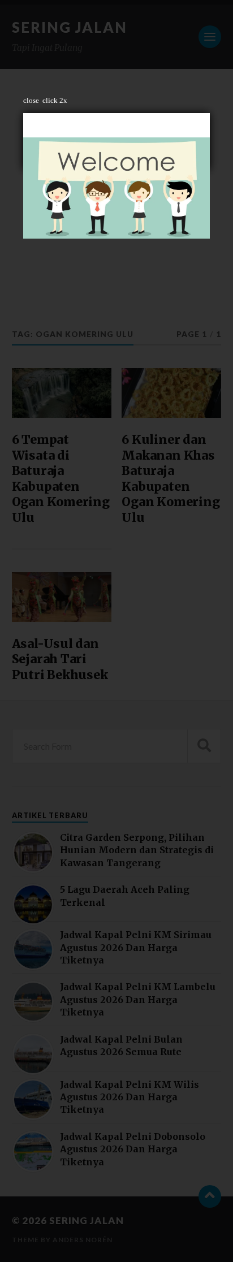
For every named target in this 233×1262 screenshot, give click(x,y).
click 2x (54, 100)
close (31, 100)
